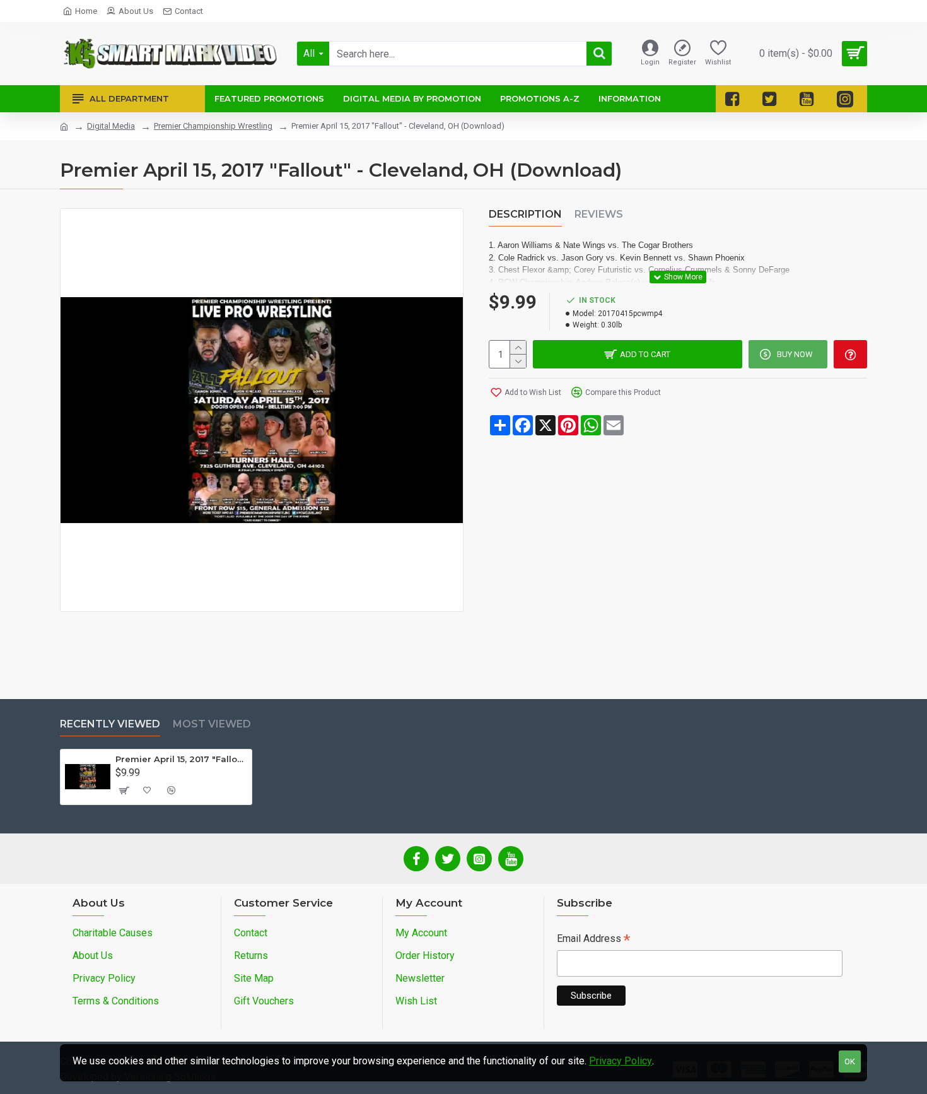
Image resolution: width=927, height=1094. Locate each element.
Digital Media (111, 126)
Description (525, 214)
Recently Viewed (110, 724)
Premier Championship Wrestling (213, 126)
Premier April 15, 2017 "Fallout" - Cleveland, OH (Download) (181, 759)
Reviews (598, 214)
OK (849, 1061)
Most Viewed (212, 724)
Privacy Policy (620, 1061)
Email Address (593, 939)
